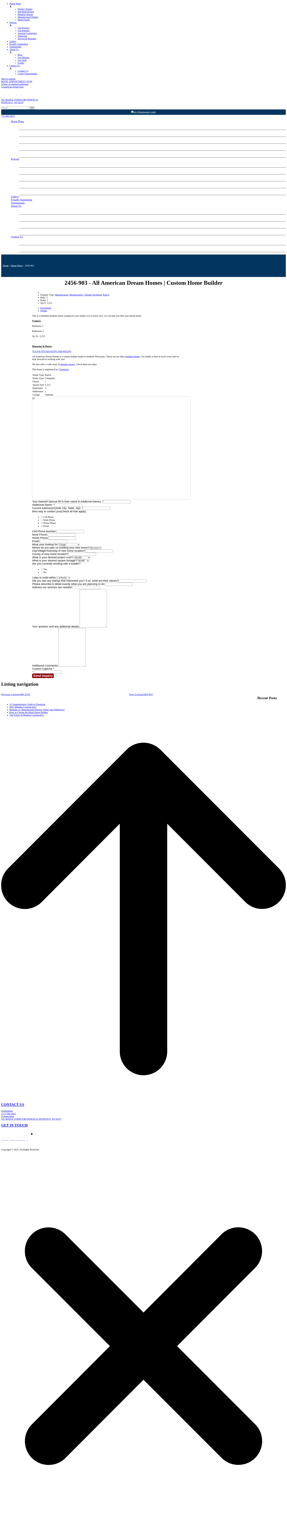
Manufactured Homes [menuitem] (28, 17)
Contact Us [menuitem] (14, 67)
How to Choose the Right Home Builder (28, 712)
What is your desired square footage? (54, 560)
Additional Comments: (45, 665)
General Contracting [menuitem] (27, 33)
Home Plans (17, 121)
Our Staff (26, 224)
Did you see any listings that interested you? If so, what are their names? (75, 580)
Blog (23, 210)
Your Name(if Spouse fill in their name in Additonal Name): (67, 501)
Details (43, 310)
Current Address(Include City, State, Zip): (57, 508)
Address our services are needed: (52, 587)
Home (6, 265)
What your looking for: (45, 544)
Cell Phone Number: (44, 531)
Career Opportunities (32, 248)
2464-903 (141, 694)
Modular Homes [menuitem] (25, 14)
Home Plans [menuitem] (15, 5)
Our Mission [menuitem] (23, 57)
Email (46, 526)
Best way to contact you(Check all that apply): (59, 511)
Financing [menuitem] (22, 36)
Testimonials (18, 202)
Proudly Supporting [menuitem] (18, 44)
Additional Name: (43, 504)
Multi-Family (28, 153)
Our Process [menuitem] (23, 28)
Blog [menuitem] (20, 55)
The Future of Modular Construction (26, 715)
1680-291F (15, 694)
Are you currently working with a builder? (56, 563)
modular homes (132, 356)
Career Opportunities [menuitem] (27, 73)
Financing (26, 184)
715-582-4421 (8, 116)
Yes (45, 569)
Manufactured (61, 295)
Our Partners (28, 170)
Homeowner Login (146, 112)
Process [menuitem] (13, 23)
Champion (64, 369)
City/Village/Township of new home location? (58, 550)
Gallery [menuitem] (12, 41)
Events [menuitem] (21, 63)
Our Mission (28, 217)
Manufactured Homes (32, 147)
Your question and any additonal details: (56, 626)
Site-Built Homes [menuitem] (26, 11)
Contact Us (17, 236)
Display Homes (29, 126)
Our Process (27, 163)
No (44, 572)
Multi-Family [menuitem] (24, 20)
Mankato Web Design (11, 1144)
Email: (36, 541)
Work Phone (49, 520)
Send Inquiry (43, 676)
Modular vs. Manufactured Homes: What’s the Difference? (37, 709)
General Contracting (32, 177)
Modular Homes (30, 140)
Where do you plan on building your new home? (60, 547)
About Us (16, 206)
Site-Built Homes (30, 133)
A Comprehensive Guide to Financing (27, 704)
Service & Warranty (32, 191)
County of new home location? (50, 554)
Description (45, 308)
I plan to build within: (44, 577)
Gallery (15, 196)
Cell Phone (48, 517)
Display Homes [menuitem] (25, 9)
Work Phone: (40, 534)
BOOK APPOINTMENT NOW (16, 81)
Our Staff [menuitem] (22, 60)
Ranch (106, 295)
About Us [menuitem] (14, 50)
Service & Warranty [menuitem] (27, 38)
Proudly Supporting (21, 199)
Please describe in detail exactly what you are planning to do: (68, 584)
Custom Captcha (43, 668)
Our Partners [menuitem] (24, 30)
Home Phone (49, 523)
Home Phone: (40, 537)
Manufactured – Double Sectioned (85, 295)
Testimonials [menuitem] (15, 47)
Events (24, 231)
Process (15, 158)
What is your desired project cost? (52, 557)
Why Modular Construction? (22, 707)
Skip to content (8, 79)
